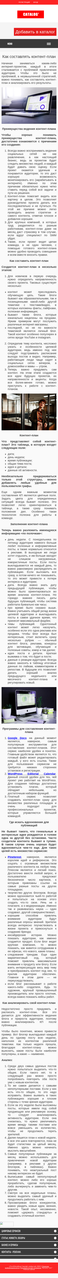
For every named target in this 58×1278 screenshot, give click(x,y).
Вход (35, 2)
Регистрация (24, 2)
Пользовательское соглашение (30, 1268)
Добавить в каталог (35, 31)
